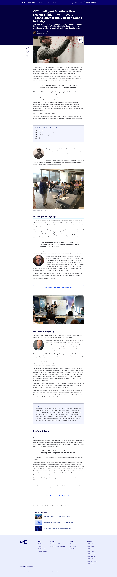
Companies (42, 2)
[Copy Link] (27, 52)
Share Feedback (72, 546)
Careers (40, 546)
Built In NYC (90, 558)
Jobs (49, 2)
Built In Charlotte (91, 548)
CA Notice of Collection (92, 571)
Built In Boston (90, 546)
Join (76, 2)
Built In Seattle (90, 563)
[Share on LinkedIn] (27, 55)
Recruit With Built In (55, 543)
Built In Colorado (91, 553)
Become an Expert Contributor (57, 546)
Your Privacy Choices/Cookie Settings (78, 571)
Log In (80, 2)
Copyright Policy (49, 571)
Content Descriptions (43, 551)
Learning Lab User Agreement (26, 571)
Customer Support (73, 543)
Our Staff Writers (42, 548)
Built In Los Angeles (91, 556)
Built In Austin (90, 543)
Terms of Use (65, 571)
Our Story (40, 543)
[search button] (71, 2)
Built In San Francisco (92, 561)
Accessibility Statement (39, 571)
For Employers (90, 2)
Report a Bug (72, 548)
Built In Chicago (90, 551)
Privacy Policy (58, 571)
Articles (54, 2)
